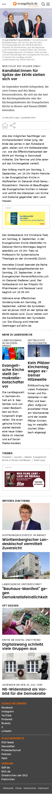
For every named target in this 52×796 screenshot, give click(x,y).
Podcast (6, 754)
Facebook (7, 707)
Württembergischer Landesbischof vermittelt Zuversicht (25, 544)
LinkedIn (6, 731)
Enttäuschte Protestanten (37, 341)
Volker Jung (39, 460)
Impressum (43, 788)
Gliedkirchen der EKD (14, 775)
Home (5, 125)
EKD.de (5, 771)
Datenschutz (30, 788)
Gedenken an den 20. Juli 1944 (22, 685)
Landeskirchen (28, 118)
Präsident (6, 457)
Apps (4, 758)
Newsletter (8, 746)
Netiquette (8, 788)
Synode (18, 457)
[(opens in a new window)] (25, 218)
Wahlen (28, 457)
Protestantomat (11, 750)
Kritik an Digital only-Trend (21, 640)
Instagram (7, 711)
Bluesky (6, 723)
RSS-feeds (7, 742)
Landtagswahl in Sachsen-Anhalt (12, 343)
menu (4, 4)
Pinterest (6, 719)
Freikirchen (8, 779)
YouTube (6, 715)
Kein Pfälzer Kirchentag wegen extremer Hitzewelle (39, 371)
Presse (18, 788)
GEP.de (5, 767)
